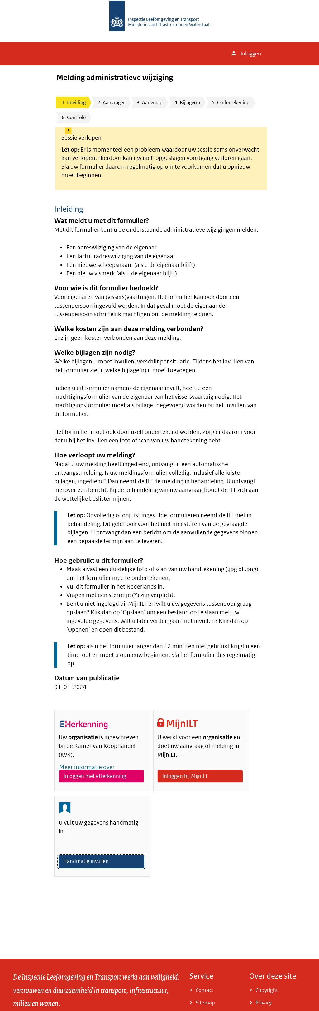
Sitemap (205, 1002)
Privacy (263, 1002)
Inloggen (250, 53)
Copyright (266, 990)
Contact (204, 990)
